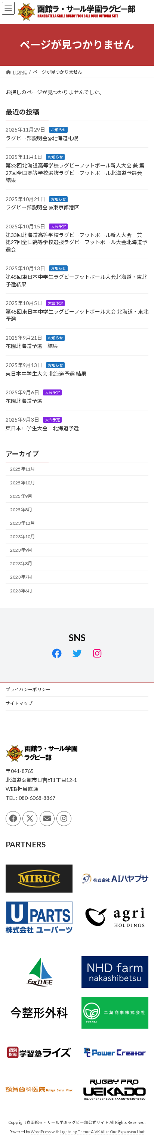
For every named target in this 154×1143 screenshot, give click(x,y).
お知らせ (58, 129)
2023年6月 (21, 590)
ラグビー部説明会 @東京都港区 (42, 207)
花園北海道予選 (24, 401)
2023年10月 (22, 536)
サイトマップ (19, 703)
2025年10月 (22, 482)
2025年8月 (21, 509)
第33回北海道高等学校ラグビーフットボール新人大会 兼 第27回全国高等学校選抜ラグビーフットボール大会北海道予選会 (76, 241)
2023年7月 (21, 577)
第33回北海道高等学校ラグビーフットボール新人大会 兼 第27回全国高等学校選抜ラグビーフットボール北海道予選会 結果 (76, 172)
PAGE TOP (143, 1100)
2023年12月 (22, 523)
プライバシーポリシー (28, 689)
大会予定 (58, 226)
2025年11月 (22, 469)
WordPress (41, 1131)
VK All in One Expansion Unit (120, 1131)
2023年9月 (21, 550)
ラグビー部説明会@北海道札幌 (42, 138)
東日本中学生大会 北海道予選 (42, 428)
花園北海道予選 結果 (32, 346)
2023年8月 (21, 563)
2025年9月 (21, 496)
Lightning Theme (75, 1131)
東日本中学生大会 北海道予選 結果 (46, 373)
